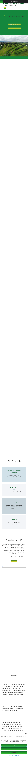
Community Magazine (14, 502)
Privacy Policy (10, 755)
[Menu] (5, 8)
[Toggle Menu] (1, 1)
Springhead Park (14, 1)
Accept (14, 745)
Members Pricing (14, 488)
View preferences (14, 752)
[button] (26, 734)
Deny (14, 748)
